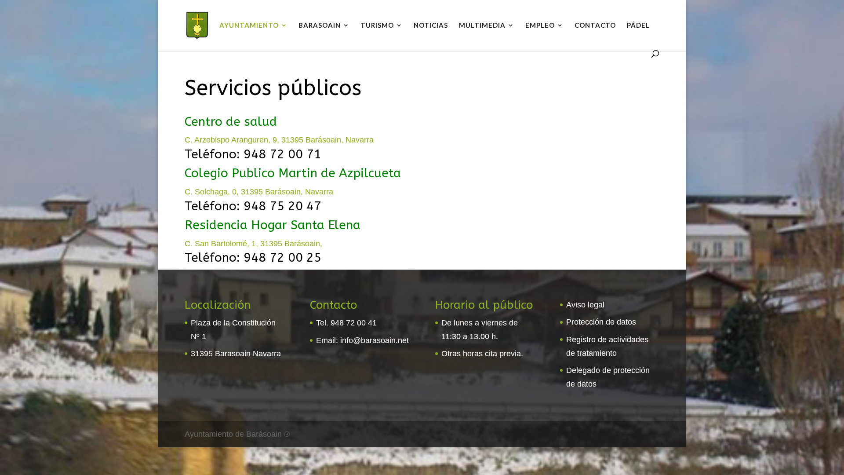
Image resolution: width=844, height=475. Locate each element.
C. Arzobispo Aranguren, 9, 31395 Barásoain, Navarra (279, 139)
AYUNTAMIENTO (249, 25)
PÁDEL (638, 25)
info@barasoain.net (374, 340)
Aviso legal (585, 304)
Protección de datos (601, 322)
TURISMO (377, 25)
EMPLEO (540, 25)
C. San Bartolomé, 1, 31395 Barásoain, (253, 243)
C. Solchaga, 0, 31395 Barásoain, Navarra (259, 191)
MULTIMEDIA (482, 25)
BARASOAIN (319, 25)
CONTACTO (595, 25)
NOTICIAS (431, 25)
